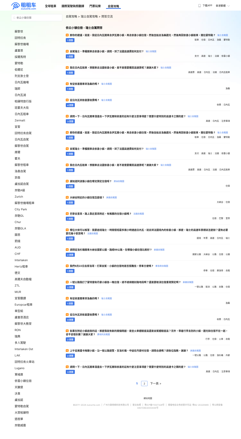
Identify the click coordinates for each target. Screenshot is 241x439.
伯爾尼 (19, 69)
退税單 (19, 419)
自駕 (228, 270)
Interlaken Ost (24, 349)
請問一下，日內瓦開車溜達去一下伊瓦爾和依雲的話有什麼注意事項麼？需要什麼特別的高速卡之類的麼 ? (134, 116)
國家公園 (196, 254)
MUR (18, 292)
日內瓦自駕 (22, 139)
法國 (217, 56)
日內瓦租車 (22, 114)
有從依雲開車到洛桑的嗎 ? (91, 83)
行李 (208, 339)
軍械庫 (19, 374)
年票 (205, 238)
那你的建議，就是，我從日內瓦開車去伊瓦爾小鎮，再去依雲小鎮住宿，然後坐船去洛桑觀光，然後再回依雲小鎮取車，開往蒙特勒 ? (149, 35)
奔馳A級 (20, 190)
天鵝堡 (19, 387)
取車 (197, 39)
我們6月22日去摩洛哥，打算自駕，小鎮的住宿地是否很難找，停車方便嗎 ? (119, 265)
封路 (221, 286)
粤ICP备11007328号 (154, 405)
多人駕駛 (20, 342)
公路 (214, 254)
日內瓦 (211, 39)
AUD (18, 247)
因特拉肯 (20, 38)
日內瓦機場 (22, 82)
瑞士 (210, 56)
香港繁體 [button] (221, 5)
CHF (17, 253)
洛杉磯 (220, 355)
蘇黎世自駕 (22, 146)
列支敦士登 (22, 76)
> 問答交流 (106, 16)
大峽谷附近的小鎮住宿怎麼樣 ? (93, 197)
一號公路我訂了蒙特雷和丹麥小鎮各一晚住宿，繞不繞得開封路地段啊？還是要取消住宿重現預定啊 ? (131, 282)
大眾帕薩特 (22, 412)
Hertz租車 (21, 266)
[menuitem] (205, 4)
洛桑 (219, 39)
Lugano (20, 368)
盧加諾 (19, 400)
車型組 (19, 311)
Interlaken (21, 260)
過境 (199, 238)
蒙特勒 (19, 63)
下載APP (207, 5)
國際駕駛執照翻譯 (73, 6)
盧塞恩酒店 (22, 317)
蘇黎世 (19, 31)
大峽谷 (220, 202)
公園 (228, 254)
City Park (21, 209)
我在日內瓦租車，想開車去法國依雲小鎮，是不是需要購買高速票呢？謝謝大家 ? (120, 67)
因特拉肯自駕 (23, 133)
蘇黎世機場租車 (24, 203)
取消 (208, 286)
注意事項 (225, 121)
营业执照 (136, 405)
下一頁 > (155, 383)
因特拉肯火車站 (24, 361)
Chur (18, 222)
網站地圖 (148, 398)
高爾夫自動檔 (23, 279)
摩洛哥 (220, 270)
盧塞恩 (19, 50)
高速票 (191, 72)
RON (18, 330)
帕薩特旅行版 (23, 101)
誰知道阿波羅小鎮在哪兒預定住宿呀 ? (97, 181)
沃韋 (17, 393)
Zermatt (20, 120)
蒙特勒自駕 (22, 406)
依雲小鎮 (225, 56)
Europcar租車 (23, 304)
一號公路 (199, 286)
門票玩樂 (95, 6)
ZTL (17, 285)
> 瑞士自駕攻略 (88, 16)
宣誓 (17, 126)
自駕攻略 (113, 6)
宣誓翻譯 (20, 298)
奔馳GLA (20, 228)
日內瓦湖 (20, 95)
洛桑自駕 (20, 171)
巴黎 (221, 218)
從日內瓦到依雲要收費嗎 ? (91, 99)
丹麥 (228, 355)
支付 (197, 56)
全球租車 (50, 6)
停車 (205, 270)
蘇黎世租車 (22, 165)
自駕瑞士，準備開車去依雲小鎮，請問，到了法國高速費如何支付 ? (113, 51)
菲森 (17, 177)
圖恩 (17, 234)
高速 (203, 56)
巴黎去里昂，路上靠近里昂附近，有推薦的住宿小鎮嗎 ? (107, 213)
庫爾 (17, 152)
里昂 (228, 218)
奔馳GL (19, 215)
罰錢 (17, 241)
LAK (17, 355)
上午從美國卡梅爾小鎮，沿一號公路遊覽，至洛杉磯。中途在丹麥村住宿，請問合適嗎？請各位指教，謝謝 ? (135, 350)
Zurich (19, 196)
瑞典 (17, 336)
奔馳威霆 (20, 425)
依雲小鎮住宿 (23, 381)
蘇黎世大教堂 (23, 323)
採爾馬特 (20, 57)
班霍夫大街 (22, 107)
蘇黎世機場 (22, 44)
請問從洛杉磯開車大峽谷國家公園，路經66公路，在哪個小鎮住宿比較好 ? (117, 249)
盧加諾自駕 (22, 184)
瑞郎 (17, 88)
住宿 (203, 39)
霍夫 (17, 158)
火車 (221, 339)
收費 (219, 104)
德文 (17, 273)
